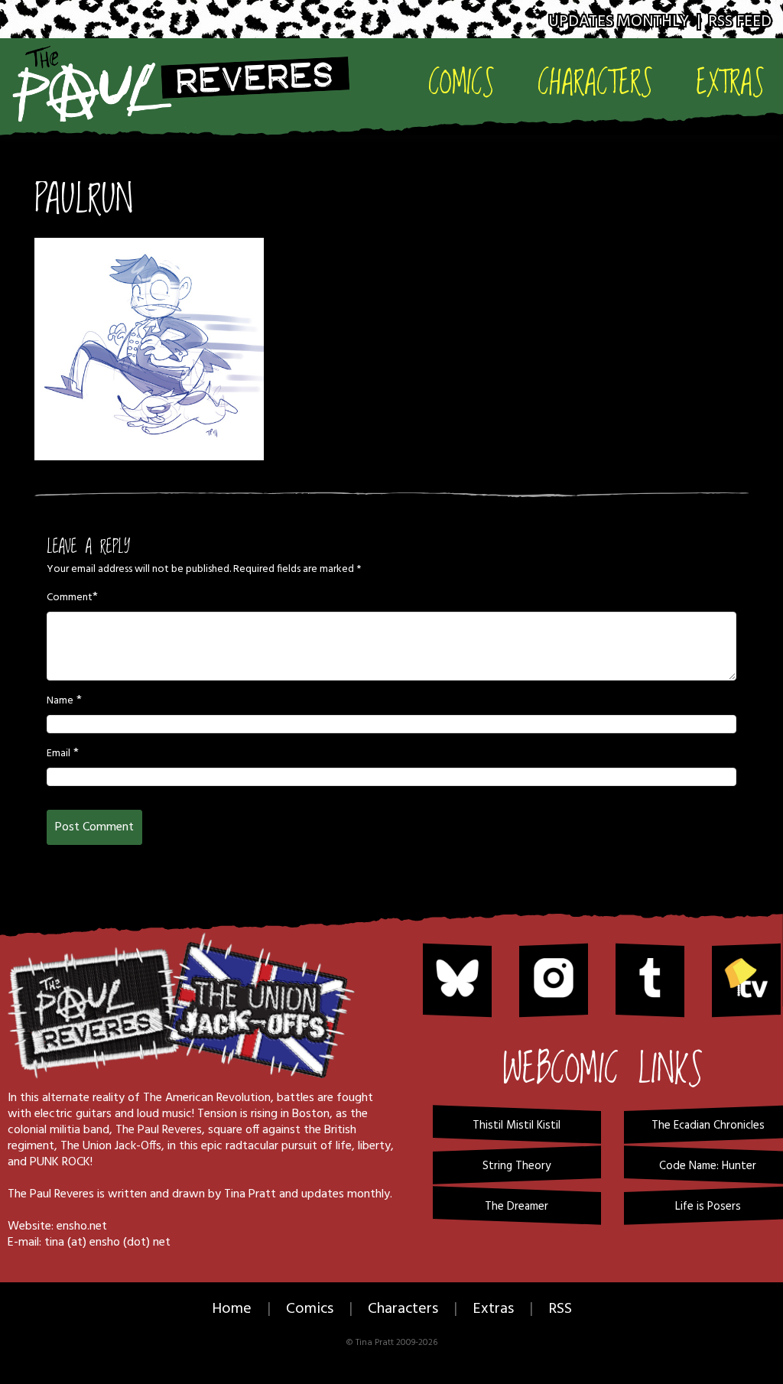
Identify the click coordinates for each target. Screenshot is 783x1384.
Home (232, 1309)
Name (60, 701)
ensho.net (82, 1226)
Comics (461, 81)
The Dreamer (516, 1206)
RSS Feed (740, 21)
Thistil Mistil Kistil (516, 1125)
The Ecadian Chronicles (708, 1125)
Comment (70, 598)
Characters (595, 81)
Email (58, 754)
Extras (730, 81)
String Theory (516, 1166)
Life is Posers (708, 1206)
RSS (560, 1309)
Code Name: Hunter (707, 1166)
